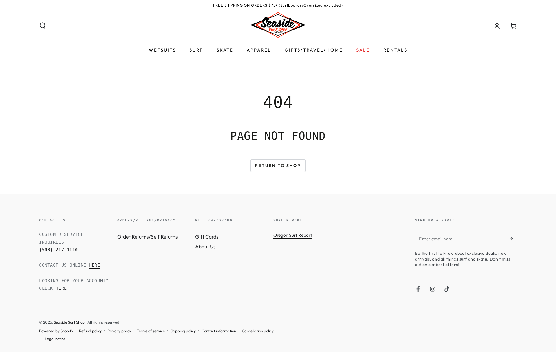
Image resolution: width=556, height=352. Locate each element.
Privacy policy (119, 331)
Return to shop (278, 165)
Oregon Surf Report (292, 235)
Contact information (219, 331)
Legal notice (55, 338)
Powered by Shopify (56, 331)
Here (94, 265)
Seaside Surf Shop (69, 322)
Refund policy (90, 331)
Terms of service (151, 331)
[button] (42, 26)
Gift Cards (207, 236)
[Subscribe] (513, 238)
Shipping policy (183, 331)
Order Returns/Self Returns (147, 236)
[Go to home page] (278, 26)
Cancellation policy (258, 331)
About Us (205, 246)
